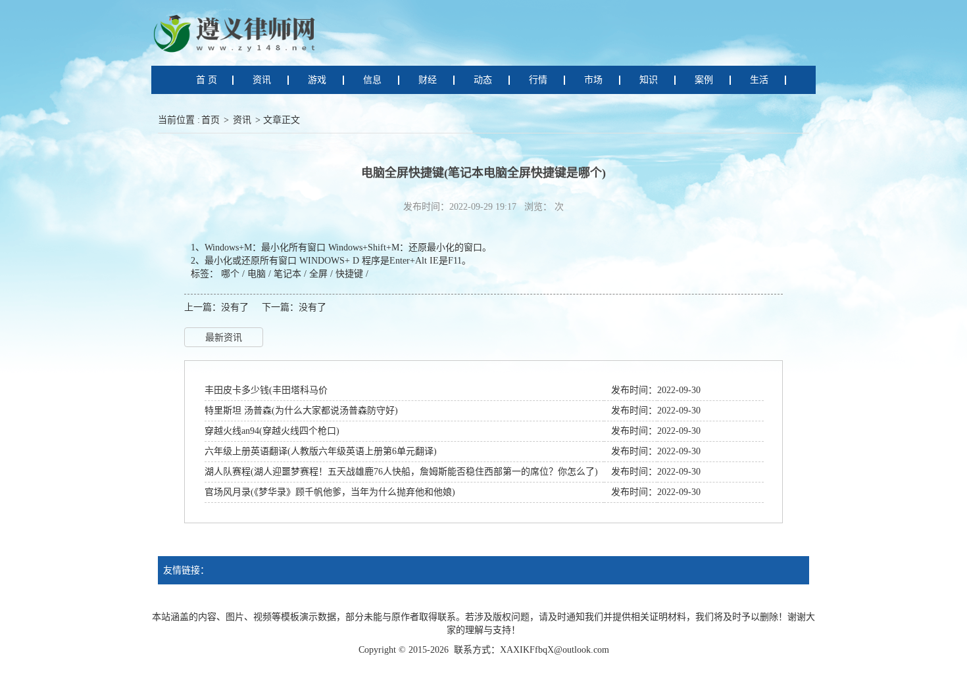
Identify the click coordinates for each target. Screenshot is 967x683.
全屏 (318, 274)
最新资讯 (223, 337)
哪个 (230, 274)
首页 (210, 120)
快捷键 (349, 274)
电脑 (256, 274)
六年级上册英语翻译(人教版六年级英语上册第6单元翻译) (321, 451)
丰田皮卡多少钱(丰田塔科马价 (266, 390)
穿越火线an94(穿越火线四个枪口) (272, 431)
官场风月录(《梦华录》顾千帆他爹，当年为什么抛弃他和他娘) (330, 492)
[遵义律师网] (236, 32)
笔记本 (287, 274)
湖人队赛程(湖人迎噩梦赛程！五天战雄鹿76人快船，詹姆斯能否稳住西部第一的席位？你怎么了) (401, 472)
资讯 (242, 120)
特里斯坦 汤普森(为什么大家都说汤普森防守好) (301, 410)
